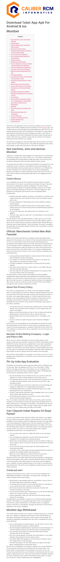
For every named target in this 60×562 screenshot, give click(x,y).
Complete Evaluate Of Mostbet (20, 91)
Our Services (15, 97)
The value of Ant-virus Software (20, 69)
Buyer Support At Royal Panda (20, 84)
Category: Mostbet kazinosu (19, 117)
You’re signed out (16, 116)
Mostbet (13, 106)
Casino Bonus (15, 43)
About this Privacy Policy (18, 49)
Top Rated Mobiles (16, 75)
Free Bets (44, 127)
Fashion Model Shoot (17, 119)
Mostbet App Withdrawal (18, 62)
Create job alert (15, 60)
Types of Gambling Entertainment (21, 67)
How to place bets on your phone (21, 86)
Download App (15, 121)
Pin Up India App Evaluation (19, 54)
